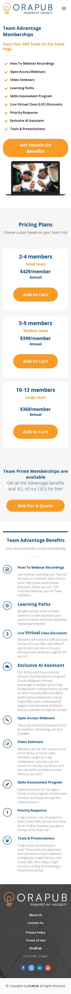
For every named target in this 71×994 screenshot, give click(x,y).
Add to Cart (35, 294)
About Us (35, 915)
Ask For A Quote (35, 505)
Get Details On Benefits (35, 148)
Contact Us (36, 923)
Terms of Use (35, 940)
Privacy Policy (35, 932)
